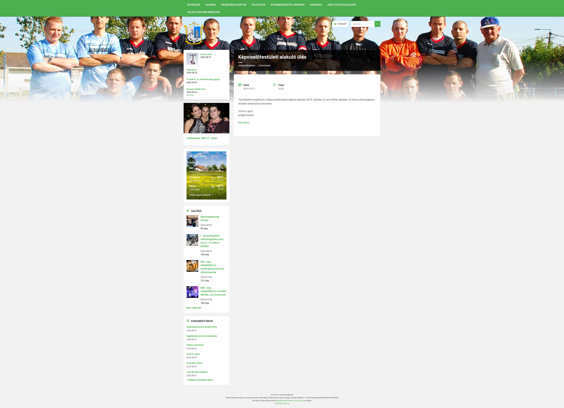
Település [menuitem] (258, 4)
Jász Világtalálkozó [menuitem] (341, 4)
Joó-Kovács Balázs (197, 372)
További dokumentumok (200, 380)
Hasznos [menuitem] (316, 4)
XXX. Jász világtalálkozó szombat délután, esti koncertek (213, 291)
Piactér (191, 95)
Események (265, 65)
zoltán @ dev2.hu (282, 403)
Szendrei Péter (195, 363)
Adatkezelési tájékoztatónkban (289, 400)
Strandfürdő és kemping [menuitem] (288, 4)
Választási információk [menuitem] (203, 12)
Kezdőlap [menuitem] (193, 4)
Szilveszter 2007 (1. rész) (202, 138)
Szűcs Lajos (193, 354)
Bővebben (244, 122)
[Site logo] (194, 43)
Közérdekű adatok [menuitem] (233, 4)
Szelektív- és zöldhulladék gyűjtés (203, 79)
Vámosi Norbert (195, 345)
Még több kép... (195, 308)
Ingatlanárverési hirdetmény (202, 327)
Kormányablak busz (196, 89)
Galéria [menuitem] (211, 4)
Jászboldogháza (246, 65)
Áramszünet (206, 54)
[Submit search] (377, 24)
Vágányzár (192, 70)
